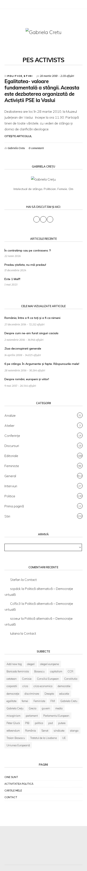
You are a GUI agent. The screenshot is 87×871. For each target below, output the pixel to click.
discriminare (31, 693)
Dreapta (49, 693)
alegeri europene (49, 664)
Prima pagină (14, 506)
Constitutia (70, 678)
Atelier (9, 425)
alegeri (31, 664)
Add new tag (14, 664)
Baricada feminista (18, 671)
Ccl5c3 (15, 603)
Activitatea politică (18, 783)
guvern (46, 708)
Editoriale (11, 456)
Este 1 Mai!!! (12, 279)
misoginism (13, 715)
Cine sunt (11, 777)
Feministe (11, 466)
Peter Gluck (13, 723)
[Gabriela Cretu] (43, 32)
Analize (10, 415)
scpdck (15, 589)
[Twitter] (12, 5)
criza (25, 686)
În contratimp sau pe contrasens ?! (27, 250)
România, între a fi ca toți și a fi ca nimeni (32, 318)
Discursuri (11, 446)
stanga (74, 730)
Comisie (26, 678)
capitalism (56, 671)
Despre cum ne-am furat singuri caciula (31, 333)
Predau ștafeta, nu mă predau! (25, 265)
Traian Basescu (16, 738)
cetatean (12, 678)
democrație (13, 693)
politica (39, 723)
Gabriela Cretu (16, 148)
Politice (14, 76)
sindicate (59, 730)
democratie (64, 686)
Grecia (32, 708)
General (10, 476)
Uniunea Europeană (18, 745)
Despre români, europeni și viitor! (26, 379)
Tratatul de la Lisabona (43, 738)
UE (64, 738)
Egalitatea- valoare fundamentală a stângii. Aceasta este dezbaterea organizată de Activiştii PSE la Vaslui (41, 90)
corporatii (12, 686)
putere (61, 723)
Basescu (39, 671)
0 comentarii (36, 148)
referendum (13, 730)
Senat (44, 730)
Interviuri (10, 486)
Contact (30, 580)
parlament (32, 715)
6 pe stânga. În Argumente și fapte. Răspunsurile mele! (41, 364)
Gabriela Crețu (15, 708)
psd (50, 723)
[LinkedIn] (17, 5)
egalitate (11, 701)
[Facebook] (6, 5)
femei (25, 701)
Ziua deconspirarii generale (22, 348)
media (59, 708)
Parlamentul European (56, 715)
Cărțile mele (13, 790)
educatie (64, 693)
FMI (52, 701)
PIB (27, 723)
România (30, 730)
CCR (70, 671)
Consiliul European (48, 678)
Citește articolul (18, 136)
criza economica (43, 686)
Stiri (28, 76)
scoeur (15, 618)
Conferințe (12, 436)
